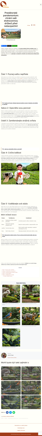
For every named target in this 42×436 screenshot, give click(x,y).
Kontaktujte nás (21, 428)
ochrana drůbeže (10, 416)
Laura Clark (11, 355)
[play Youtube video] (20, 173)
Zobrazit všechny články (12, 357)
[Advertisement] (20, 65)
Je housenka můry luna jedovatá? (9, 347)
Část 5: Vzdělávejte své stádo (8, 274)
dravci (4, 416)
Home (2, 418)
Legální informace (21, 430)
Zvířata (28, 25)
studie (21, 78)
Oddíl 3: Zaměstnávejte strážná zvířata (9, 272)
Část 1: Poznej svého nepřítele (8, 269)
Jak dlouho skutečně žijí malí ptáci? (9, 325)
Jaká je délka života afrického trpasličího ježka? (10, 304)
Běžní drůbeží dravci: (7, 276)
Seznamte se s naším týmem (21, 425)
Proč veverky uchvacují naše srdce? (29, 325)
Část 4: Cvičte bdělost (6, 273)
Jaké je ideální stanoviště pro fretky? (29, 303)
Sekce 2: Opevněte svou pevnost (8, 271)
